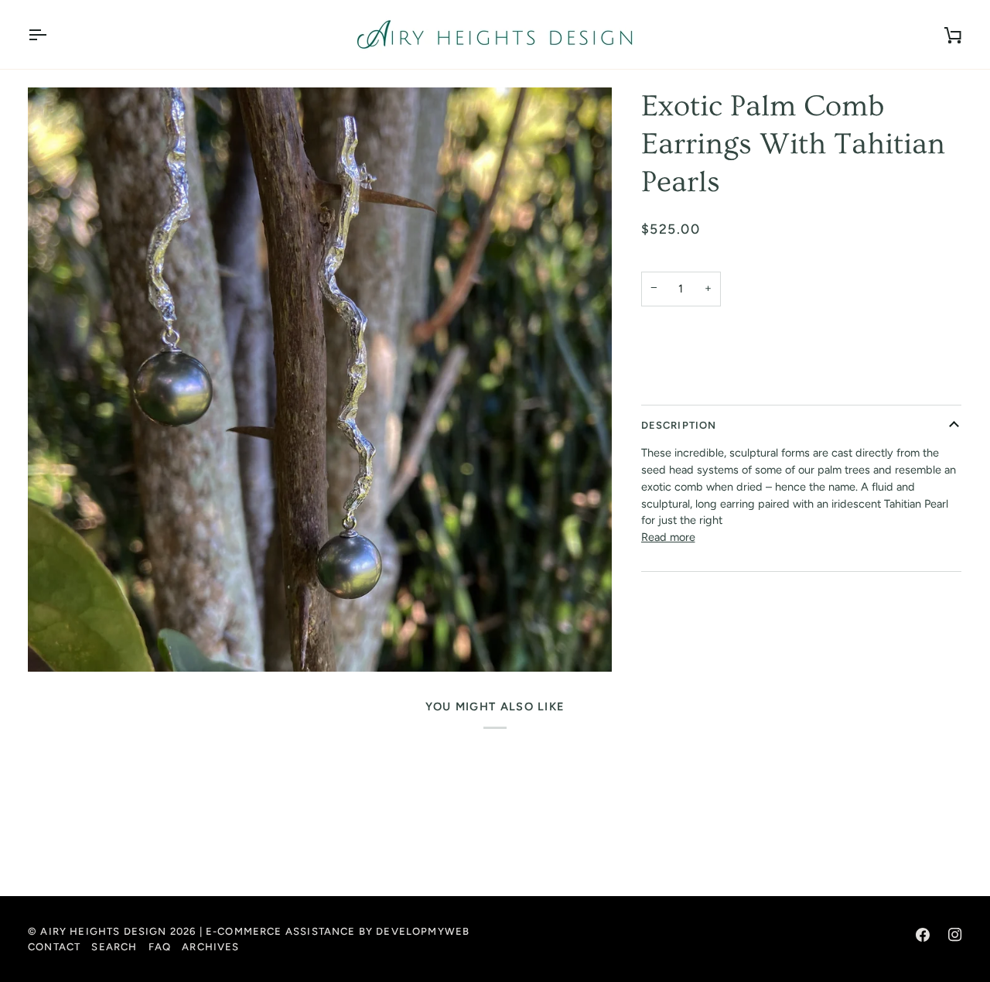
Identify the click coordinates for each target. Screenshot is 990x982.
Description (679, 425)
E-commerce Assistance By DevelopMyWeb (337, 931)
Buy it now (801, 383)
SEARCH (114, 947)
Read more (668, 537)
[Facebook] (923, 935)
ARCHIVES (210, 947)
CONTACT (54, 947)
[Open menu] (51, 34)
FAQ (160, 947)
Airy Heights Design (103, 931)
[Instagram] (955, 935)
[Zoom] (320, 379)
